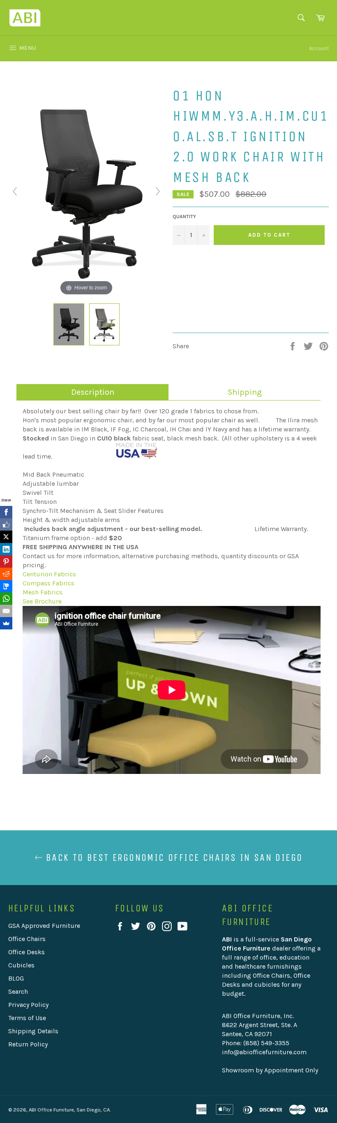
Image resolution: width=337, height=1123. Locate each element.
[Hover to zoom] (86, 191)
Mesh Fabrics (42, 592)
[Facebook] (6, 512)
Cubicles (21, 965)
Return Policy (28, 1044)
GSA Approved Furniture (44, 926)
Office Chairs (27, 939)
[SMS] (6, 586)
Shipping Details (33, 1031)
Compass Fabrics (48, 583)
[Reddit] (6, 574)
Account (319, 48)
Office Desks (26, 952)
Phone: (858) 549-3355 (255, 1043)
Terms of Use (27, 1018)
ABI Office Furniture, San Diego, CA (69, 1110)
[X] (6, 537)
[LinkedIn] (6, 549)
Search (18, 991)
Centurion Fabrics (49, 574)
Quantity (184, 216)
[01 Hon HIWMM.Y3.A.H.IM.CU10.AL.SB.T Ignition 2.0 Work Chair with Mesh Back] (69, 324)
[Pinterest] (6, 561)
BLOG (16, 978)
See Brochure (42, 601)
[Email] (6, 611)
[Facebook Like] (6, 524)
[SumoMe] (6, 623)
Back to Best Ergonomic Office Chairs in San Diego (173, 857)
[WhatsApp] (6, 598)
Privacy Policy (28, 1005)
